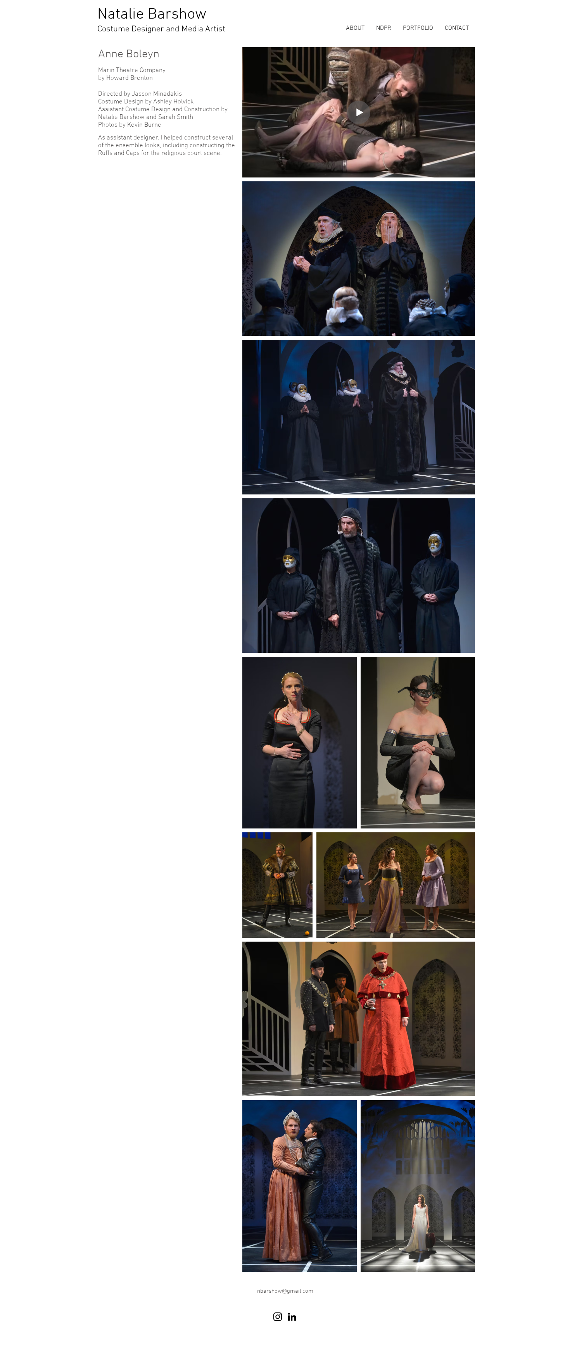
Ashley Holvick (173, 102)
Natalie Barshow (151, 14)
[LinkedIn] (292, 1317)
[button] (418, 28)
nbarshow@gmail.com (285, 1291)
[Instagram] (277, 1317)
